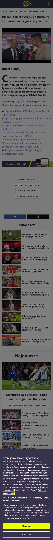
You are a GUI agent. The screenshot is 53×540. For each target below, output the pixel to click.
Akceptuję (26, 526)
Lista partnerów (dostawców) (16, 518)
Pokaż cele (26, 534)
